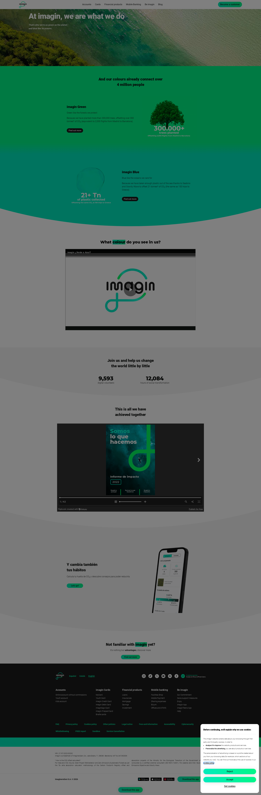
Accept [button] (229, 779)
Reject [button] (230, 771)
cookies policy (209, 763)
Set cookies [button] (229, 786)
